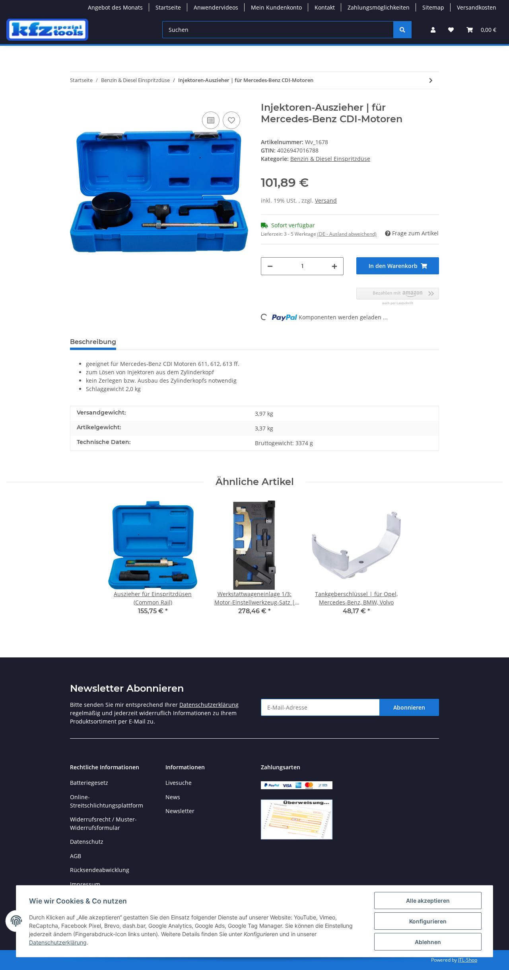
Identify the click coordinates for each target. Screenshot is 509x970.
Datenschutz (86, 841)
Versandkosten (476, 7)
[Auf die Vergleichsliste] (211, 120)
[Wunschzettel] (451, 29)
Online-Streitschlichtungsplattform (106, 801)
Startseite (168, 7)
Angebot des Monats (115, 7)
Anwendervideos (216, 7)
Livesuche (178, 782)
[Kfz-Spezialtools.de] (47, 29)
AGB (75, 856)
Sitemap (433, 7)
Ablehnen (428, 942)
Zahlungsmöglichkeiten (379, 7)
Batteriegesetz (89, 782)
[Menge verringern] (270, 266)
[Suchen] (402, 29)
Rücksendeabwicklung (99, 870)
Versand (326, 200)
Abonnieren (409, 707)
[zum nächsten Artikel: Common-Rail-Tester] (431, 80)
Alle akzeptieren (428, 900)
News (172, 797)
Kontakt (325, 7)
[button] (433, 29)
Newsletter (179, 811)
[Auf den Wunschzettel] (231, 120)
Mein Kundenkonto (276, 7)
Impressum (85, 884)
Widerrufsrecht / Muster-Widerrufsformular (103, 823)
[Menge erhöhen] (334, 266)
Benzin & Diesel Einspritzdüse (330, 158)
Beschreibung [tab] (93, 342)
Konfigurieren (428, 921)
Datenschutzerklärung (209, 704)
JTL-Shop (467, 959)
